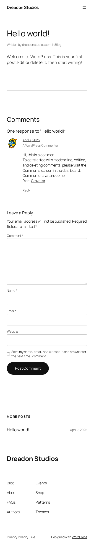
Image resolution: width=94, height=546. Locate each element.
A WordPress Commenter (40, 145)
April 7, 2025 (31, 140)
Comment (15, 235)
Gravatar (38, 180)
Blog (58, 44)
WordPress (79, 537)
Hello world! (18, 429)
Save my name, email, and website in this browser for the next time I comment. (48, 353)
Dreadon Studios (23, 7)
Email (11, 311)
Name (12, 290)
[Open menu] (84, 7)
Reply (27, 190)
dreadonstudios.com (36, 44)
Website (12, 331)
